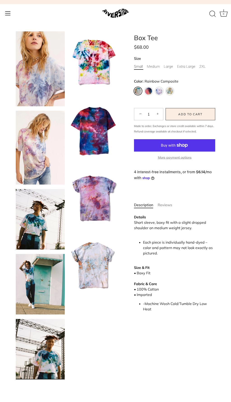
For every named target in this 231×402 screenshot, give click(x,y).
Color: (156, 81)
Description (143, 205)
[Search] (212, 14)
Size (137, 58)
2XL (202, 66)
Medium (153, 66)
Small (138, 66)
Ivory (170, 91)
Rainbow (148, 91)
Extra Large (186, 66)
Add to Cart (190, 114)
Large (168, 66)
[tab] (146, 205)
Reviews (165, 205)
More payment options (175, 157)
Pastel (159, 91)
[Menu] (8, 13)
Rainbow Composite (138, 91)
